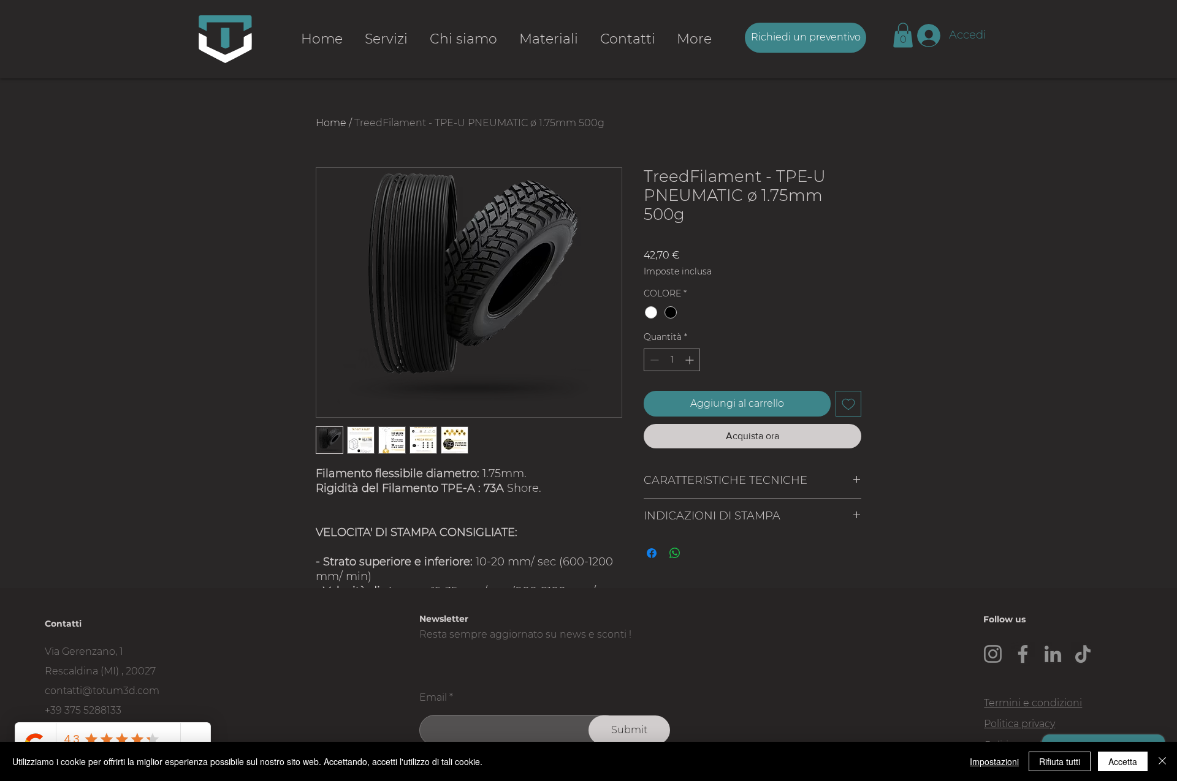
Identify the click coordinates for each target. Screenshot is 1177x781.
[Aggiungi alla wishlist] (848, 404)
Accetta (1122, 761)
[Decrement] (653, 360)
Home (331, 123)
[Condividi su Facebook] (651, 553)
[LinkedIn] (1053, 654)
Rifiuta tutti (1059, 761)
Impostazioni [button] (994, 761)
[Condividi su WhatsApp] (675, 553)
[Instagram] (993, 654)
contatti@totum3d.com (102, 690)
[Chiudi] (1162, 761)
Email (433, 698)
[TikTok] (1083, 654)
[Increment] (690, 360)
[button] (903, 35)
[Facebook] (1023, 654)
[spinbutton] (672, 360)
